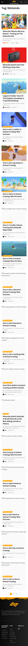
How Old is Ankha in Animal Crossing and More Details (14, 386)
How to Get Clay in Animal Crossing (13, 549)
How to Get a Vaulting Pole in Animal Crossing (13, 355)
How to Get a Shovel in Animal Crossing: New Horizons (12, 292)
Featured (6, 413)
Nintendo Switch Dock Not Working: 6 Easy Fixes (13, 66)
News (5, 93)
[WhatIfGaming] (14, 2)
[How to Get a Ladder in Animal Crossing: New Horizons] (14, 119)
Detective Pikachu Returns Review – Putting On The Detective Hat (13, 33)
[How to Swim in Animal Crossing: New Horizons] (14, 184)
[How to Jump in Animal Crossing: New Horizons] (14, 442)
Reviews (5, 28)
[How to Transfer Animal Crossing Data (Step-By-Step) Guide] (14, 215)
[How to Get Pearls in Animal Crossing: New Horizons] (14, 504)
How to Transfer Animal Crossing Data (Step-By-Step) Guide (12, 227)
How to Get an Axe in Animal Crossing (11, 580)
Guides (5, 62)
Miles (6, 140)
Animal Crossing (8, 126)
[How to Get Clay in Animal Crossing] (14, 538)
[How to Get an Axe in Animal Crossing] (14, 569)
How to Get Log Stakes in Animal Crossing (13, 164)
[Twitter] (19, 629)
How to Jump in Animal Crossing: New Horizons (12, 453)
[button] (2, 2)
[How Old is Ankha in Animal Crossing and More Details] (14, 375)
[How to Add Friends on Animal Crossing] (14, 473)
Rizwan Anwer (7, 107)
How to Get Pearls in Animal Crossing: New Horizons (11, 516)
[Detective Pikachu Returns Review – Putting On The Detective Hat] (14, 21)
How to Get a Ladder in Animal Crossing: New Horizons (12, 131)
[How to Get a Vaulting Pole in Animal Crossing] (14, 344)
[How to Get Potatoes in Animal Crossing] (14, 313)
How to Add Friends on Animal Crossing (12, 484)
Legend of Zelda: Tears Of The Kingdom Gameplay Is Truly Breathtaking (13, 98)
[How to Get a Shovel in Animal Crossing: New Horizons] (14, 279)
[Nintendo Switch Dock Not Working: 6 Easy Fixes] (14, 55)
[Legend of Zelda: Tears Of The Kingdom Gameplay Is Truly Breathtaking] (14, 86)
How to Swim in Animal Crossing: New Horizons (12, 195)
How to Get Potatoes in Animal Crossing (12, 324)
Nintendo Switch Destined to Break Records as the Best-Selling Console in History (13, 420)
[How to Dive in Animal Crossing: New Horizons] (14, 248)
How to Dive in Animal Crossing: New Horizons (12, 259)
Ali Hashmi (7, 73)
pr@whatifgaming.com (8, 620)
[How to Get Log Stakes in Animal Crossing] (14, 153)
